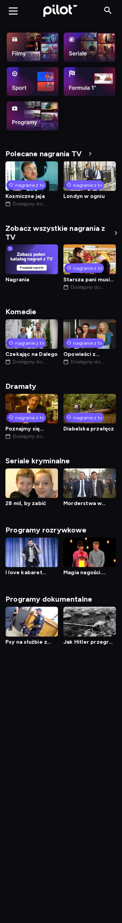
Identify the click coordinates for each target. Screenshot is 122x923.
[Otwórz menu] (13, 11)
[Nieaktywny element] (32, 47)
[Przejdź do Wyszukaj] (108, 10)
